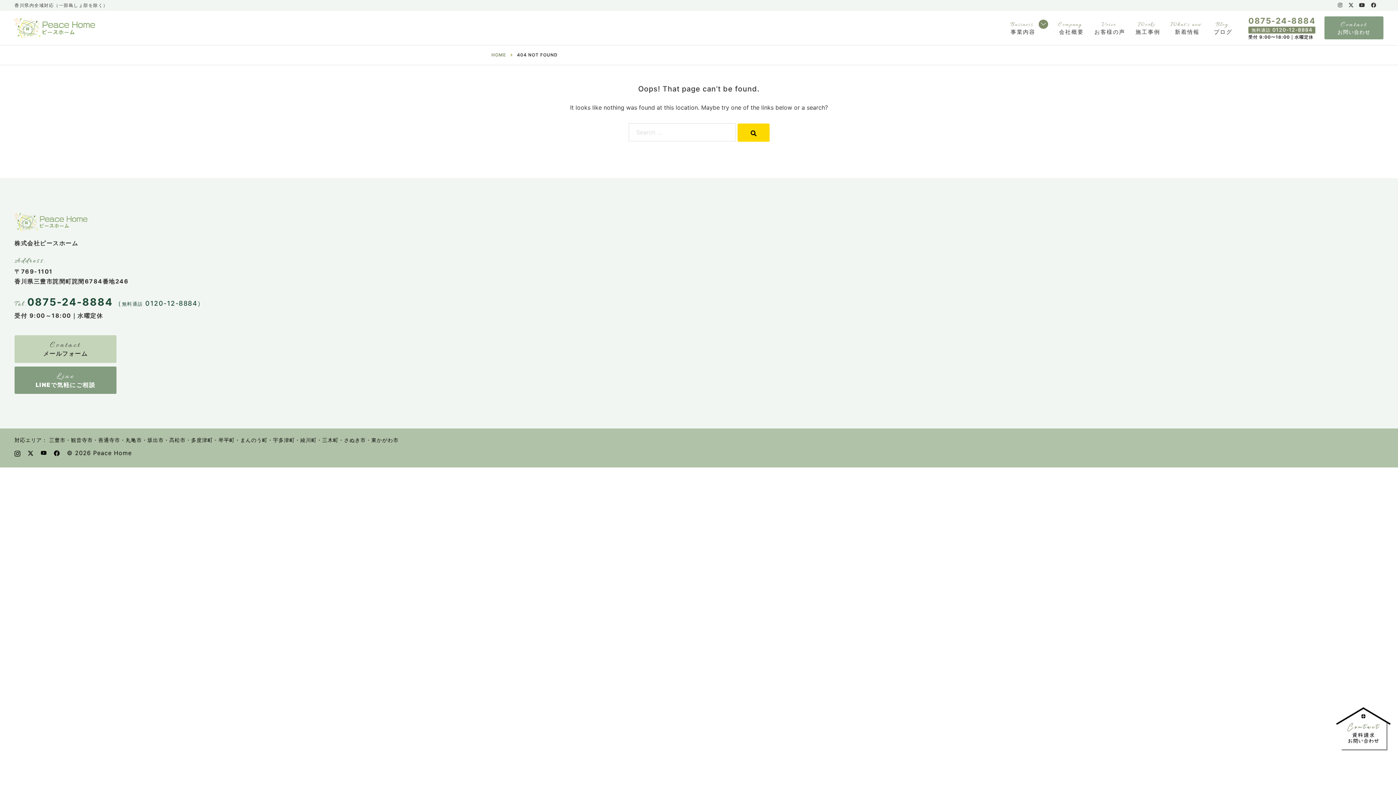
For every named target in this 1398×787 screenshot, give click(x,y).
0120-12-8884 (1282, 30)
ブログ (1223, 31)
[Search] (754, 133)
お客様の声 (1109, 31)
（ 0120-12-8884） (160, 303)
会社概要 (1071, 31)
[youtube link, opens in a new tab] (1362, 5)
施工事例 (1148, 31)
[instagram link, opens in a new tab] (1339, 5)
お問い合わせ (1354, 32)
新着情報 (1187, 31)
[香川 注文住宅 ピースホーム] (55, 27)
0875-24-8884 (1281, 21)
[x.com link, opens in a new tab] (1351, 5)
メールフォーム (65, 353)
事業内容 (1023, 31)
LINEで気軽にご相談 (66, 384)
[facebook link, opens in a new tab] (1373, 5)
